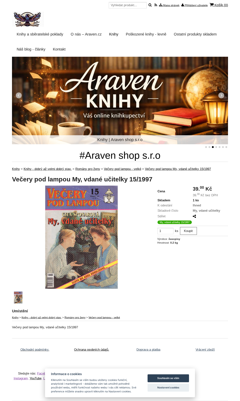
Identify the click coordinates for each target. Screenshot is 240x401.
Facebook (44, 373)
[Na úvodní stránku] (28, 19)
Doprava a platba (148, 349)
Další (221, 95)
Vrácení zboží (205, 349)
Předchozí (19, 95)
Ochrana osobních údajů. (91, 349)
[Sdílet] (194, 216)
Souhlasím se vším (168, 378)
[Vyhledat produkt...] (150, 5)
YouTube (35, 378)
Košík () (221, 5)
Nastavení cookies (168, 387)
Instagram (21, 378)
